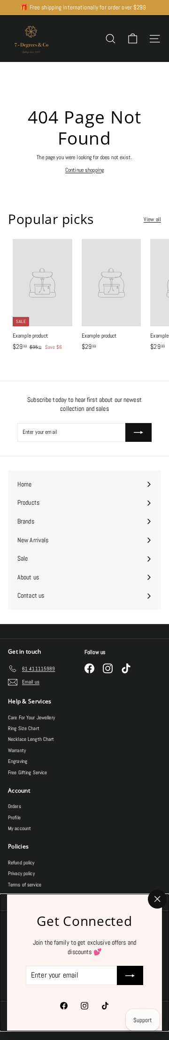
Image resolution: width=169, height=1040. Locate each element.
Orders (14, 806)
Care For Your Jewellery (31, 717)
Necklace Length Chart (31, 739)
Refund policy (21, 862)
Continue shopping (84, 170)
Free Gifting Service (27, 772)
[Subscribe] (130, 975)
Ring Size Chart (23, 728)
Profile (14, 817)
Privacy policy (21, 873)
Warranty (17, 750)
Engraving (17, 761)
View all (152, 219)
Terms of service (24, 884)
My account (19, 828)
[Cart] (133, 39)
